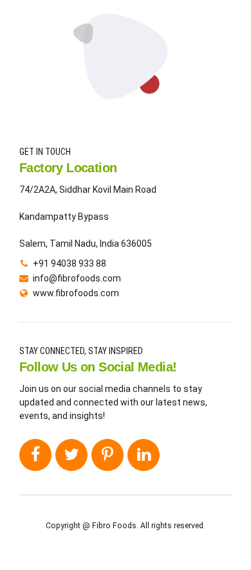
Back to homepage (125, 104)
